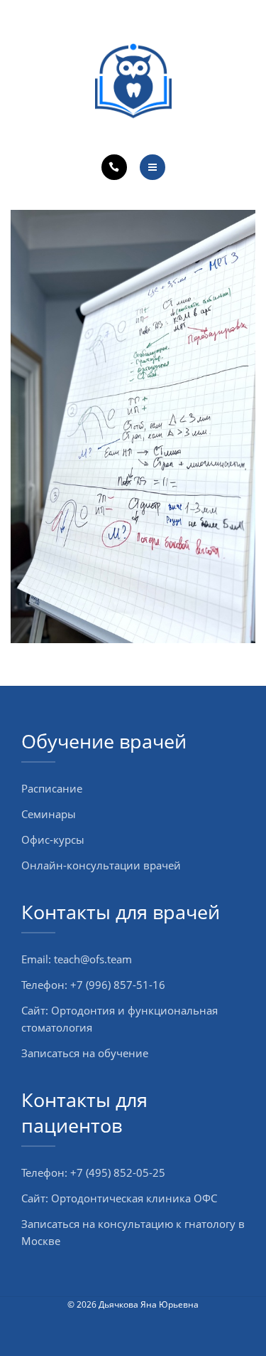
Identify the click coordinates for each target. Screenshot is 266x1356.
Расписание (51, 788)
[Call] (114, 167)
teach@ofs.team (93, 959)
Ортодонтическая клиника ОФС (134, 1198)
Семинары (48, 814)
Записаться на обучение (84, 1053)
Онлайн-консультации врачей (101, 865)
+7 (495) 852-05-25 (117, 1172)
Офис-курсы (52, 839)
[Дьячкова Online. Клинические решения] (133, 81)
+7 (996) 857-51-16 (117, 985)
